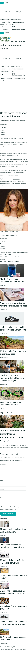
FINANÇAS (18, 11)
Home (1, 78)
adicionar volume (14, 159)
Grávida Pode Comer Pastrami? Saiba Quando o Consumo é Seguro (12, 378)
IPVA (13, 73)
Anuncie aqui (5, 26)
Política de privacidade (18, 29)
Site (1, 498)
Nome (2, 480)
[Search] (2, 3)
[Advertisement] (14, 97)
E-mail (2, 489)
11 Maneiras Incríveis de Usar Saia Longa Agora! (13, 75)
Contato (15, 26)
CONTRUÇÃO (6, 22)
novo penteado (10, 183)
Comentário (3, 464)
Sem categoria (8, 78)
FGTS (10, 20)
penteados (16, 179)
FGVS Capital (11, 647)
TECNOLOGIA (6, 11)
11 (16, 235)
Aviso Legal (5, 29)
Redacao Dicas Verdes (6, 120)
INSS (3, 20)
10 (14, 235)
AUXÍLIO (18, 20)
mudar (20, 142)
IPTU (13, 24)
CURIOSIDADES (19, 22)
